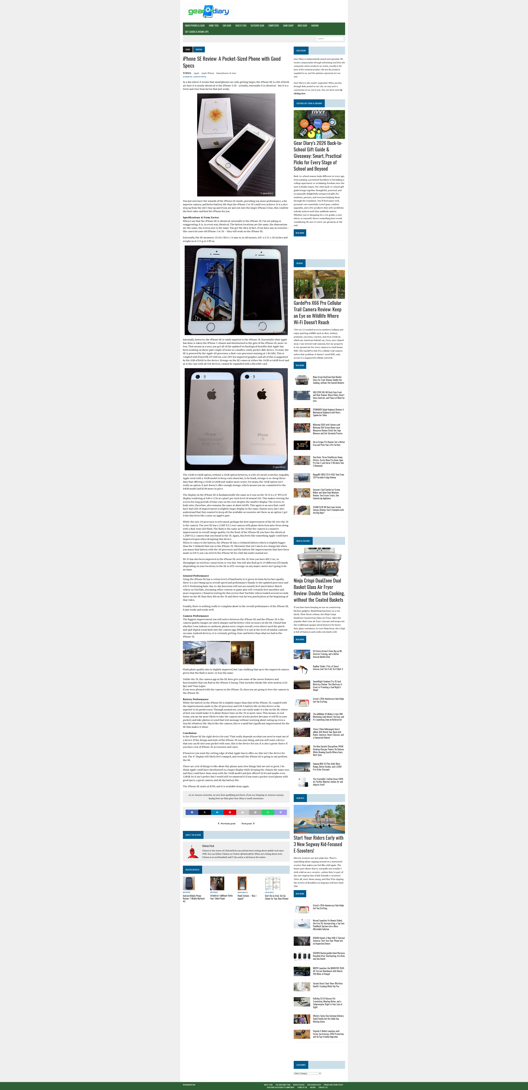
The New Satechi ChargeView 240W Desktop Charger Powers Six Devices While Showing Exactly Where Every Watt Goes (328, 751)
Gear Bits (269, 892)
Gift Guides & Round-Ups (196, 31)
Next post (246, 823)
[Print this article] (255, 812)
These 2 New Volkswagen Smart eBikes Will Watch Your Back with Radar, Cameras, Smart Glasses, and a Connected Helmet (328, 733)
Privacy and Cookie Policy (333, 1085)
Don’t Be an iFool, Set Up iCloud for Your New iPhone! (276, 897)
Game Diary (288, 25)
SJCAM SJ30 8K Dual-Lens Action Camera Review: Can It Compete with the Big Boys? (328, 510)
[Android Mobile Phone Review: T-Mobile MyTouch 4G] (189, 888)
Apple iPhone (207, 73)
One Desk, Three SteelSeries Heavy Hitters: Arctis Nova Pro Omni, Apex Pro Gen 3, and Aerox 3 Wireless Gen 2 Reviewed (328, 461)
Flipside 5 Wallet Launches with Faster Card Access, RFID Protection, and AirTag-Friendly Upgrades (328, 1033)
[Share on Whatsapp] (268, 812)
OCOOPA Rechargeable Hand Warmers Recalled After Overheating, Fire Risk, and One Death (329, 955)
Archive (313, 1087)
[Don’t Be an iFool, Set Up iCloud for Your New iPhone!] (272, 888)
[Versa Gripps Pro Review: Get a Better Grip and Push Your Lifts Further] (302, 448)
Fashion (314, 25)
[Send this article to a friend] (242, 812)
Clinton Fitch (199, 77)
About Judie (268, 1085)
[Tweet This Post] (204, 812)
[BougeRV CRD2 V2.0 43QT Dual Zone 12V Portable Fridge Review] (302, 480)
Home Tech (213, 25)
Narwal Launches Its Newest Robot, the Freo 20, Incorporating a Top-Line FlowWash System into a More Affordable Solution (328, 925)
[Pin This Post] (230, 812)
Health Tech (240, 25)
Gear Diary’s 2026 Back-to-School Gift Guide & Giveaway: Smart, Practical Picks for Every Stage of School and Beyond (318, 155)
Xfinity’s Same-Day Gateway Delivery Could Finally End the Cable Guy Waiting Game (328, 1018)
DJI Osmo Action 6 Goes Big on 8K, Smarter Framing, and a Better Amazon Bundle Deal (327, 653)
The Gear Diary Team (283, 1085)
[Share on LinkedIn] (217, 812)
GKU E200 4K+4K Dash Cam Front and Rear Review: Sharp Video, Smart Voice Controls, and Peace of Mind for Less (329, 396)
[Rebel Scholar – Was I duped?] (242, 888)
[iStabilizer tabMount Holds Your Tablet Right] (217, 888)
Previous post (228, 823)
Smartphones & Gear (195, 25)
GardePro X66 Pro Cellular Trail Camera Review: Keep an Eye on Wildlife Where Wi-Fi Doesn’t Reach (317, 312)
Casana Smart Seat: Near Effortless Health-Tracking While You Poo (328, 985)
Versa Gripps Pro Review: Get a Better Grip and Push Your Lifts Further (329, 443)
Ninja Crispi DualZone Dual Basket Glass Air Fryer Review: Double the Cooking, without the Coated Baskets (328, 379)
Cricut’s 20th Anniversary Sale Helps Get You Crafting (328, 700)
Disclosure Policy (314, 1085)
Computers (273, 25)
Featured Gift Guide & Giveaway (309, 103)
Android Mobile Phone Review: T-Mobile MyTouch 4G (194, 898)
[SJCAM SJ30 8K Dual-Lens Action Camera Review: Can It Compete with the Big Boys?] (302, 513)
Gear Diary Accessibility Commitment (281, 1087)
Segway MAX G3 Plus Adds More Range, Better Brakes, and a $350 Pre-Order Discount (327, 766)
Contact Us (323, 1087)
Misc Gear (302, 25)
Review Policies (298, 1085)
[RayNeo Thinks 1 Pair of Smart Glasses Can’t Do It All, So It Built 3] (302, 672)
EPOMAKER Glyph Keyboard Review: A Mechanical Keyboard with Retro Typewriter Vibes (328, 412)
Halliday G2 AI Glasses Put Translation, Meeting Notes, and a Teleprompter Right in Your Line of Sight (327, 1003)
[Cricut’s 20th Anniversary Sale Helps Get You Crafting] (302, 704)
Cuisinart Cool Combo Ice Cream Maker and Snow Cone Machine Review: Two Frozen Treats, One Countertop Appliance (326, 494)
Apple (196, 73)
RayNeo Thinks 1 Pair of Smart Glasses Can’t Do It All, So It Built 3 (328, 668)
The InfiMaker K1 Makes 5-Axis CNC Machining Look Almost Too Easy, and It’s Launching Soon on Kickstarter (328, 716)
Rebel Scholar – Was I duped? (247, 897)
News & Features (303, 540)
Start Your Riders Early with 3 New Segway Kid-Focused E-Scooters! (318, 844)
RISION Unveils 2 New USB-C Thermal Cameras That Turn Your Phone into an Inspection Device (329, 940)
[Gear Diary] (208, 11)
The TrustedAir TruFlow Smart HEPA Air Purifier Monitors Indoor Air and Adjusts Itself (328, 781)
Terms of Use (302, 1087)
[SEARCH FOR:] (330, 38)
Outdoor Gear (257, 25)
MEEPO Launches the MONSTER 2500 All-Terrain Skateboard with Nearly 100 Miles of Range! (328, 971)
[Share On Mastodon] (280, 812)
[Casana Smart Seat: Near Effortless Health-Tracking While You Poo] (302, 989)
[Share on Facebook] (192, 812)
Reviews (186, 892)
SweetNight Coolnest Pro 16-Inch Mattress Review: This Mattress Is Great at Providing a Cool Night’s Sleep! (327, 686)
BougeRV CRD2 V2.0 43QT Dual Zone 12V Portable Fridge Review (328, 476)
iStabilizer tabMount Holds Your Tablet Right (221, 897)
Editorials (243, 892)
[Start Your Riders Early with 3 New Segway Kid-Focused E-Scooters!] (319, 831)
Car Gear (227, 25)
